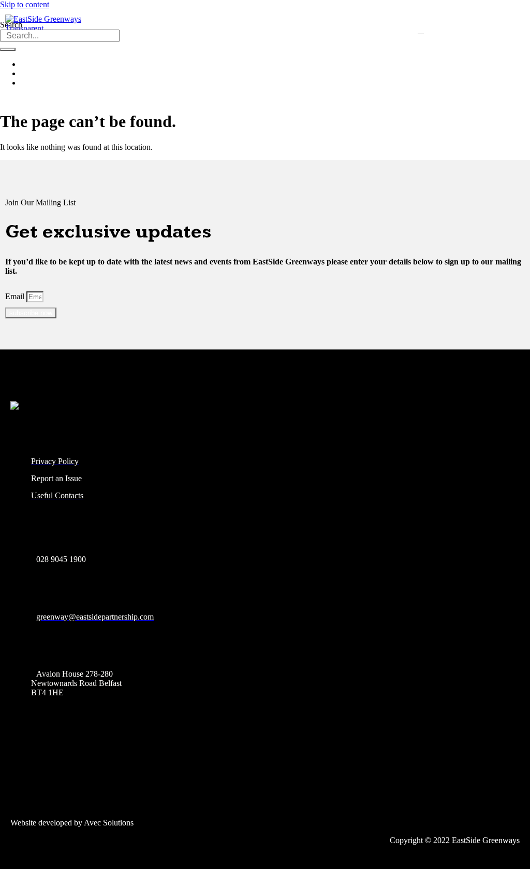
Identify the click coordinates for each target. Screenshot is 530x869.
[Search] (8, 49)
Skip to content (24, 4)
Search (11, 24)
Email (15, 296)
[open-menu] (421, 33)
